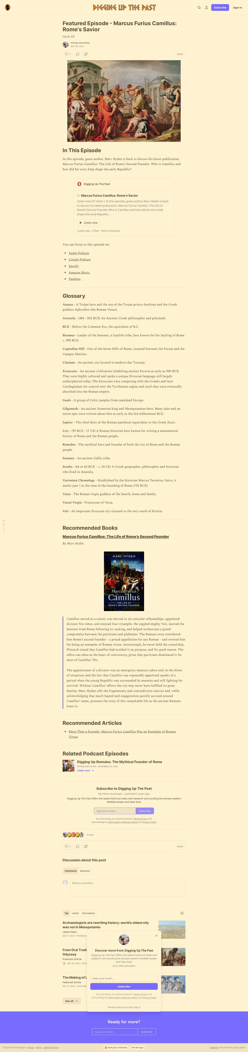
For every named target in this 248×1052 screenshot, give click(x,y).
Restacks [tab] (85, 870)
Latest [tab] (75, 913)
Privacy (30, 1047)
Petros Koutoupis (80, 43)
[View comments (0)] (77, 54)
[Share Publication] (206, 7)
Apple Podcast (79, 253)
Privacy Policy (149, 997)
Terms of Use (140, 994)
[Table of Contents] (3, 526)
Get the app (137, 1047)
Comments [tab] (71, 870)
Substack (214, 1047)
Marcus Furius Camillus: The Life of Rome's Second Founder (116, 536)
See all (69, 1001)
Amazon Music (79, 272)
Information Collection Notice (123, 997)
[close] (156, 935)
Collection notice (51, 1047)
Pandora (74, 279)
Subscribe (220, 7)
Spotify (74, 266)
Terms (39, 1047)
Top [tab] (66, 913)
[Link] (58, 150)
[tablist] (77, 871)
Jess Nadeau (84, 986)
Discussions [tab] (88, 913)
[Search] (199, 7)
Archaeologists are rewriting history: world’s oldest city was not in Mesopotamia (106, 925)
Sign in (237, 7)
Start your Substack (117, 1047)
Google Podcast (80, 259)
